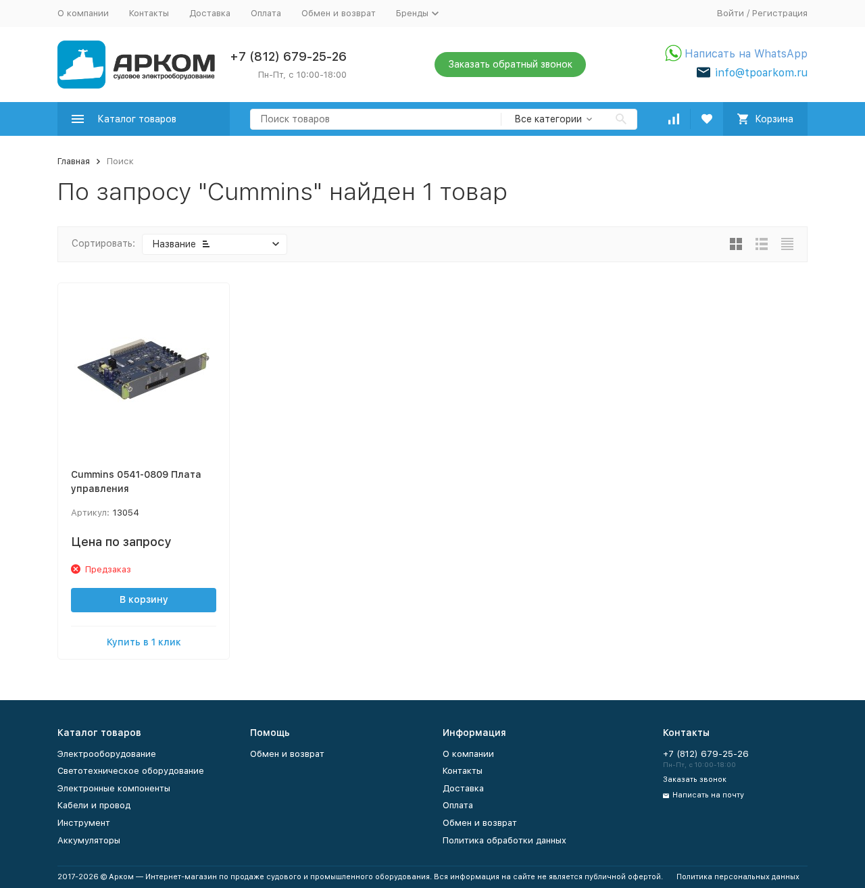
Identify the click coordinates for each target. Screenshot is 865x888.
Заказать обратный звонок (510, 64)
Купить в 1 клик (144, 642)
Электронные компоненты (113, 788)
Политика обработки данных (504, 840)
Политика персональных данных (737, 876)
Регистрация (780, 13)
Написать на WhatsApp (746, 53)
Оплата (266, 13)
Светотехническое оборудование (130, 771)
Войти (730, 13)
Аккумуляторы (88, 840)
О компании (83, 13)
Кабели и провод (93, 805)
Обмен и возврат (338, 13)
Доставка (209, 13)
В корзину (144, 599)
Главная (73, 161)
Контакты (149, 13)
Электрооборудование (106, 754)
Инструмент (83, 823)
